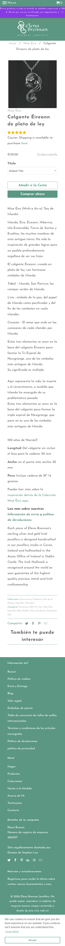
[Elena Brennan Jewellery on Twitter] (9, 860)
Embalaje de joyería (20, 708)
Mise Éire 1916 (14, 611)
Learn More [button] (12, 931)
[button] (17, 132)
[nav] (9, 3)
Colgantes (37, 599)
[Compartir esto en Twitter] (26, 623)
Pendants (40, 611)
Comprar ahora (32, 194)
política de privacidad (21, 748)
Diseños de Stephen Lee (23, 852)
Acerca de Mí (16, 795)
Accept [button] (32, 940)
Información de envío (23, 514)
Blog (10, 693)
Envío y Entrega (18, 686)
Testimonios (15, 803)
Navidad (30, 603)
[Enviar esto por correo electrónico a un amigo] (45, 623)
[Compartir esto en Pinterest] (39, 623)
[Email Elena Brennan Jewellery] (41, 860)
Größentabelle (47, 154)
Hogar (12, 766)
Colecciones (15, 781)
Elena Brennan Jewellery (35, 896)
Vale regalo (15, 700)
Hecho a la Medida (20, 788)
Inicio (12, 43)
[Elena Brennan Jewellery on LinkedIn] (28, 860)
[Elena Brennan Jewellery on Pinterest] (22, 860)
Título (12, 163)
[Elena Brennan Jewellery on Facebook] (16, 860)
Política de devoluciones (22, 741)
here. (24, 143)
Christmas (23, 607)
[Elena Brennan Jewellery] (32, 29)
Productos (14, 773)
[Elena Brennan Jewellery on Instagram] (34, 860)
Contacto (13, 810)
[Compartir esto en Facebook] (32, 623)
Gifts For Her (35, 607)
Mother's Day (28, 611)
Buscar (12, 671)
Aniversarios (25, 599)
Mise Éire (30, 43)
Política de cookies (19, 679)
